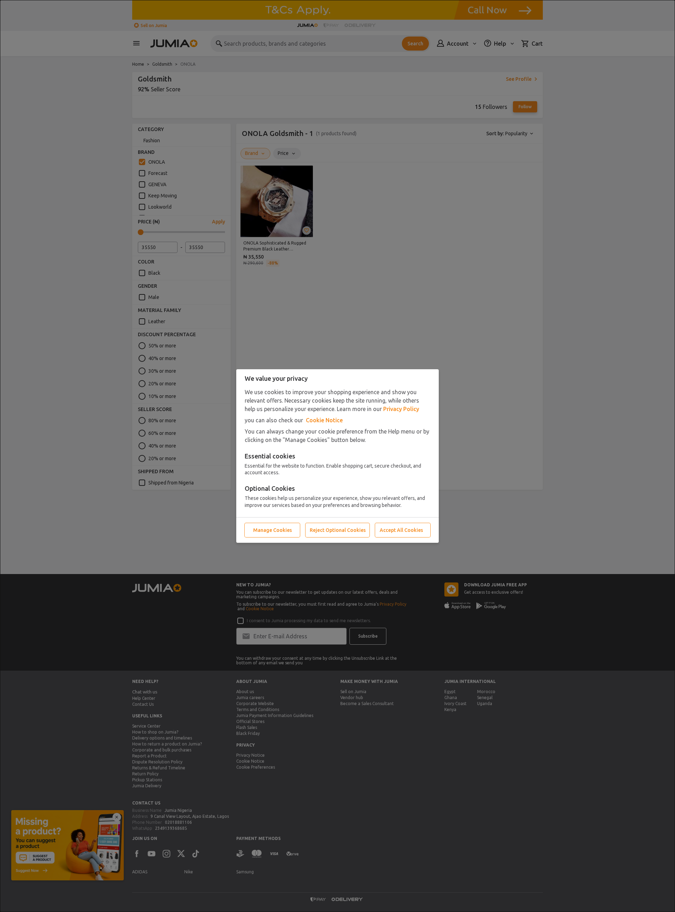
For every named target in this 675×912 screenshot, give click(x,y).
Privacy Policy (401, 409)
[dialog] (337, 456)
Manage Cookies (272, 530)
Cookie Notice (324, 420)
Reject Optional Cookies (338, 530)
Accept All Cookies (401, 530)
